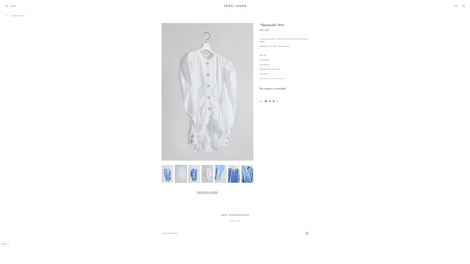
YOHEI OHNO (172, 233)
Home (7, 16)
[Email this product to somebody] (277, 101)
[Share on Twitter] (270, 101)
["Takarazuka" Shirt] (168, 174)
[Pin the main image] (274, 101)
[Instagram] (307, 234)
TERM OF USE (235, 221)
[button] (5, 244)
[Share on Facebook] (266, 101)
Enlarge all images (207, 192)
